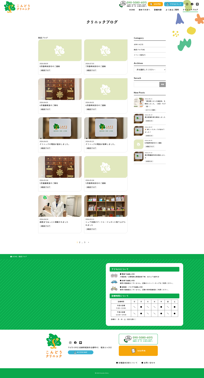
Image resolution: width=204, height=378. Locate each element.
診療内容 (158, 10)
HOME (132, 10)
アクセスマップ (175, 4)
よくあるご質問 (172, 10)
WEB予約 (157, 4)
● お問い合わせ (148, 363)
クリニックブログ (190, 10)
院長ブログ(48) (139, 50)
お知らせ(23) (138, 44)
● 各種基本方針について (127, 363)
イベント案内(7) (139, 55)
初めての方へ (144, 10)
